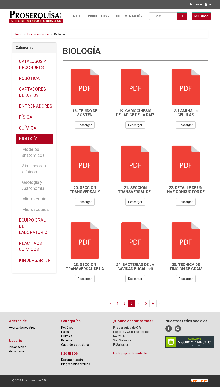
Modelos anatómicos (33, 152)
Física (25, 117)
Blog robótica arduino (75, 364)
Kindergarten (35, 260)
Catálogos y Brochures (32, 64)
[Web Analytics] (199, 381)
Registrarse (17, 351)
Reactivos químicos (30, 246)
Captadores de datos (32, 92)
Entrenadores (35, 106)
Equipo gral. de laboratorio (33, 226)
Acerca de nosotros (22, 327)
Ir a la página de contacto (130, 353)
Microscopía (34, 198)
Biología (28, 138)
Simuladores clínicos (34, 169)
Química (27, 128)
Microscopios (35, 209)
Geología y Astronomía (33, 185)
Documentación (129, 16)
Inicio (76, 16)
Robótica (29, 78)
